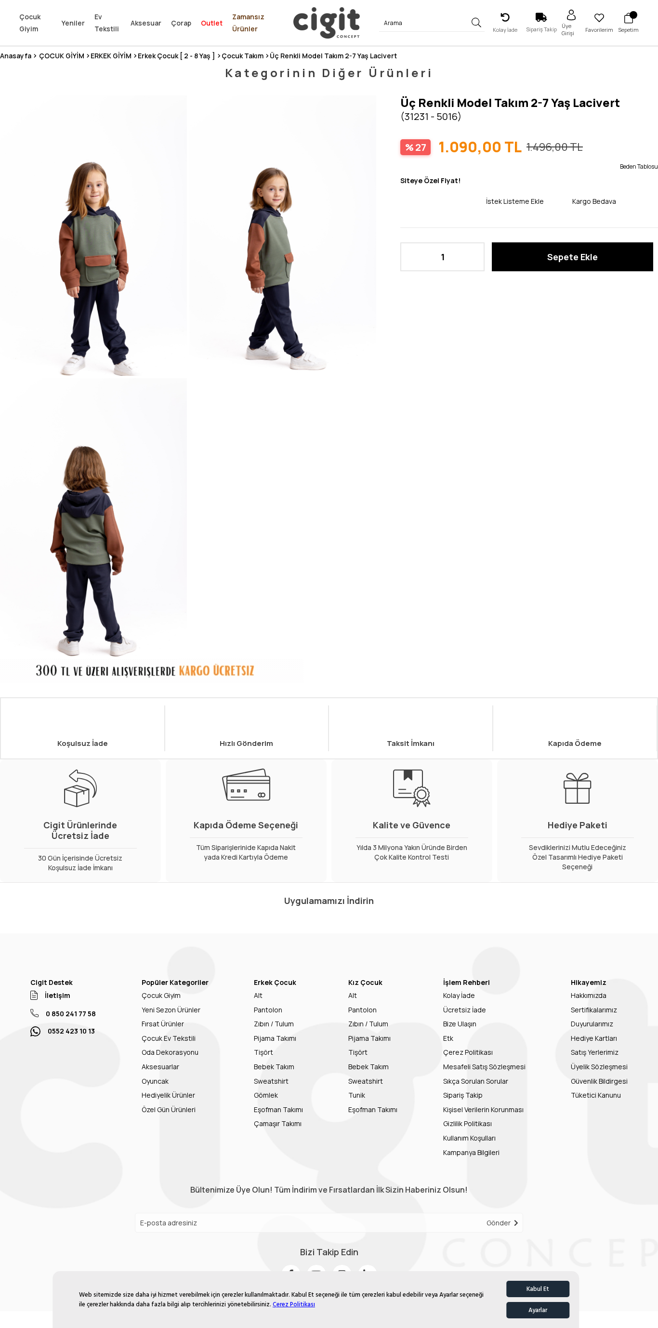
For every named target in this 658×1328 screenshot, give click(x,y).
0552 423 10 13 (71, 1031)
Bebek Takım (274, 1066)
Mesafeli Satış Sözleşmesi (484, 1066)
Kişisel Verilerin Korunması (483, 1109)
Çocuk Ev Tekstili (169, 1038)
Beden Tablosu (639, 166)
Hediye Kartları (594, 1038)
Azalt (412, 256)
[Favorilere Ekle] (443, 201)
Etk (448, 1038)
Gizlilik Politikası (467, 1123)
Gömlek (266, 1095)
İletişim (57, 995)
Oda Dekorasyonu (170, 1052)
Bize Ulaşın (459, 1023)
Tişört (263, 1052)
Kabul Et (537, 1289)
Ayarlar (537, 1310)
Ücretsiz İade (464, 1009)
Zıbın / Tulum (274, 1023)
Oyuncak (155, 1081)
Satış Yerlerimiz (595, 1052)
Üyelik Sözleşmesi (599, 1066)
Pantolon (268, 1009)
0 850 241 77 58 (71, 1013)
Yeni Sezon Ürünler (171, 1009)
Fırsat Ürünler (163, 1023)
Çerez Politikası (294, 1304)
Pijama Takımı (275, 1038)
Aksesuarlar (160, 1066)
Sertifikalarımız (594, 1009)
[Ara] (477, 22)
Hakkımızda (588, 995)
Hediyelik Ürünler (168, 1095)
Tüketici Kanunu (596, 1095)
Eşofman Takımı (278, 1109)
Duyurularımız (592, 1023)
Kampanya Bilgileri (471, 1152)
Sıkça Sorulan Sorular (475, 1081)
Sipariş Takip (463, 1095)
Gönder (499, 1222)
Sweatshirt (271, 1081)
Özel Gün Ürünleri (169, 1109)
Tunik (356, 1095)
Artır (473, 256)
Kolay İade (459, 995)
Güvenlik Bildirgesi (599, 1081)
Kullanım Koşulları (469, 1137)
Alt (258, 995)
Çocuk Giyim (161, 995)
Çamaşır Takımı (278, 1123)
